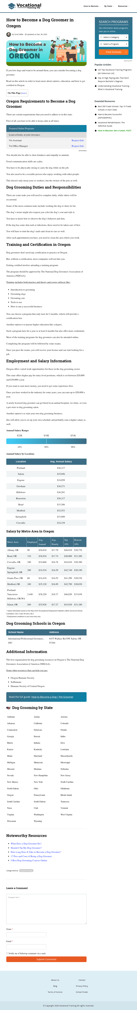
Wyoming (38, 821)
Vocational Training (67, 1005)
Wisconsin (11, 821)
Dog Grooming (26, 870)
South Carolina (13, 801)
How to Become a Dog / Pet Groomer (52, 696)
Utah (36, 807)
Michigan (11, 762)
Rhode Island (66, 795)
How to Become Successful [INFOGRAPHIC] (110, 116)
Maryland (38, 755)
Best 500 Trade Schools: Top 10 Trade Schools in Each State (114, 108)
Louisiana (65, 749)
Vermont (64, 807)
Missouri (10, 768)
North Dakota (13, 788)
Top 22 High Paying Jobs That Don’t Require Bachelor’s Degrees (113, 80)
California (38, 723)
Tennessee (65, 801)
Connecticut (12, 729)
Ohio (36, 788)
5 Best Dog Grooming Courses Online (29, 860)
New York (38, 781)
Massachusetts (67, 755)
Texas (9, 807)
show (24, 93)
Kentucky (38, 749)
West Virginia (66, 814)
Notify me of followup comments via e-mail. (27, 953)
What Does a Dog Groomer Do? (26, 843)
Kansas (10, 749)
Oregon (10, 795)
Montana (37, 768)
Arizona (64, 716)
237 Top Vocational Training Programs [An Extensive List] (115, 71)
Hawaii (37, 736)
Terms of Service (55, 992)
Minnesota (38, 762)
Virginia (10, 814)
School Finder (82, 992)
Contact (82, 980)
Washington (39, 814)
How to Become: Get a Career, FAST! (114, 130)
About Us (55, 980)
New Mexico (12, 781)
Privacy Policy (82, 986)
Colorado (64, 723)
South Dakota (39, 801)
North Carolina (67, 781)
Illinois (10, 742)
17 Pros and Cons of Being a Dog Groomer (31, 856)
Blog (55, 986)
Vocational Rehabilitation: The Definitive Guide (111, 124)
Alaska (37, 716)
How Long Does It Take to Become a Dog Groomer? (36, 851)
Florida (64, 729)
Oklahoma (65, 788)
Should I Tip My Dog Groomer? (26, 847)
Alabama (11, 716)
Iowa (63, 742)
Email (9, 941)
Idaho (63, 736)
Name (9, 929)
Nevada (10, 775)
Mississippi (65, 762)
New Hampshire (41, 775)
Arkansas (11, 723)
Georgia (10, 736)
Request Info (78, 140)
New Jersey (66, 775)
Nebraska (65, 768)
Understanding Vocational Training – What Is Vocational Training (114, 88)
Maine (9, 755)
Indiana (37, 742)
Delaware (38, 729)
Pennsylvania (39, 795)
